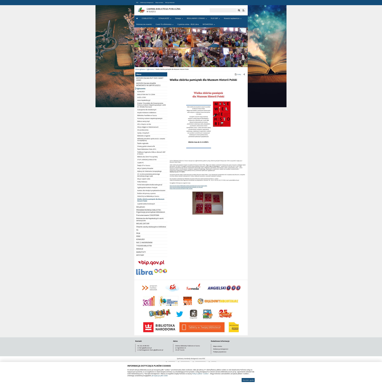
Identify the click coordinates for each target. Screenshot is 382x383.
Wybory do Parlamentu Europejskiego (149, 171)
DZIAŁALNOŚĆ (163, 18)
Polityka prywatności (219, 352)
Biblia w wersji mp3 (143, 121)
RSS (137, 2)
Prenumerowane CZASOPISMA (147, 215)
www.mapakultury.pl (143, 100)
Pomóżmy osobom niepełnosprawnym (149, 118)
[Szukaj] (239, 10)
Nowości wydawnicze (231, 18)
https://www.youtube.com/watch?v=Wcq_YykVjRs (181, 188)
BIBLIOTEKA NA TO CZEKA (146, 94)
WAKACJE (139, 249)
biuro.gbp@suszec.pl (156, 350)
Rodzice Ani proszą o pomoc (146, 193)
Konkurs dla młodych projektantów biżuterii (151, 190)
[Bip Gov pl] (151, 267)
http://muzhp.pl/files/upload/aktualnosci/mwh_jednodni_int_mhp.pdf (186, 187)
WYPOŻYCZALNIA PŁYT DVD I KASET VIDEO (149, 79)
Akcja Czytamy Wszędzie (145, 168)
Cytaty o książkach (143, 133)
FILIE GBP (214, 18)
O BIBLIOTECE (147, 18)
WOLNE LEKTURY (142, 223)
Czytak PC (140, 163)
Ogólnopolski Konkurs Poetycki (147, 187)
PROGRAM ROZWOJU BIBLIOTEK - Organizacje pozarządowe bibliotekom (150, 211)
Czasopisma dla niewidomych (146, 110)
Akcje (138, 233)
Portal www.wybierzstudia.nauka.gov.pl (149, 185)
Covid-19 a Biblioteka (163, 24)
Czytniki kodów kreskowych (146, 204)
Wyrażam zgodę (248, 380)
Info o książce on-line (144, 124)
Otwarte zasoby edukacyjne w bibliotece (151, 227)
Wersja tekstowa (169, 2)
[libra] (151, 275)
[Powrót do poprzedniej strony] (244, 74)
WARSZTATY (141, 252)
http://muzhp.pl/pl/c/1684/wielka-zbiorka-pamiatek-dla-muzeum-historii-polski (188, 185)
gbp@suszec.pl (147, 348)
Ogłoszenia (140, 88)
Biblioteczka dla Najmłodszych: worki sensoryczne (150, 219)
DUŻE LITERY (141, 97)
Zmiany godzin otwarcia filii (146, 146)
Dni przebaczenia (142, 130)
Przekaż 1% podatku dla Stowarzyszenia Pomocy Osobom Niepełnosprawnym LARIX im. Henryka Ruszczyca (151, 105)
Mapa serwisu (159, 2)
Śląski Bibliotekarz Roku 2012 (146, 149)
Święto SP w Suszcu (143, 165)
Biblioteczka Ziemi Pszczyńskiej (147, 157)
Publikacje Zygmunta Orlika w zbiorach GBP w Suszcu (151, 153)
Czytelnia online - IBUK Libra (188, 24)
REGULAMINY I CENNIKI (196, 18)
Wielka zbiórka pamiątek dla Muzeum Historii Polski (150, 200)
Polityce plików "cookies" (200, 374)
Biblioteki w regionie (143, 136)
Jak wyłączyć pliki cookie (160, 376)
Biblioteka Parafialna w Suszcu (147, 115)
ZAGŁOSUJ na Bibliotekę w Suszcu (148, 196)
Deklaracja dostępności (146, 2)
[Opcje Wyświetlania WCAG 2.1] (243, 10)
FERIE (138, 236)
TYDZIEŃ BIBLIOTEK (144, 246)
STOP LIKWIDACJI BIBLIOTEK (146, 160)
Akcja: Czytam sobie (143, 179)
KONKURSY (141, 92)
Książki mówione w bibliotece (146, 112)
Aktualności (140, 207)
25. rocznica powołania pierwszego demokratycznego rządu (148, 175)
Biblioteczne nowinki (144, 24)
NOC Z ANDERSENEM (144, 242)
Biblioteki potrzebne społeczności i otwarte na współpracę (151, 139)
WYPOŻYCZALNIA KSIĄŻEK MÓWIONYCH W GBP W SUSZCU (148, 84)
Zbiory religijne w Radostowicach (147, 127)
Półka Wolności (142, 182)
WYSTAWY (140, 255)
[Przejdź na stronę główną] (137, 18)
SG (137, 230)
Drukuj (239, 74)
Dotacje (178, 18)
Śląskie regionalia (142, 143)
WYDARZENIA (208, 24)
